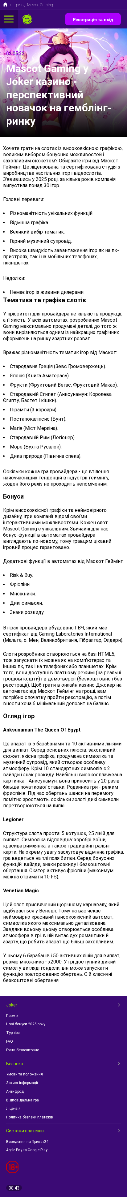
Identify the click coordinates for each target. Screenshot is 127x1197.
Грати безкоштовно (22, 1050)
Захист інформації (22, 1083)
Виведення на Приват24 (27, 1141)
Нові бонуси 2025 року (25, 1024)
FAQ (9, 1041)
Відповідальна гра (22, 1100)
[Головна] (5, 5)
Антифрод (15, 1091)
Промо (12, 1016)
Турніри (13, 1033)
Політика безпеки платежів (29, 1117)
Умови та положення (24, 1074)
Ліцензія (13, 1108)
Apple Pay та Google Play (26, 1150)
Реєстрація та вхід (93, 19)
